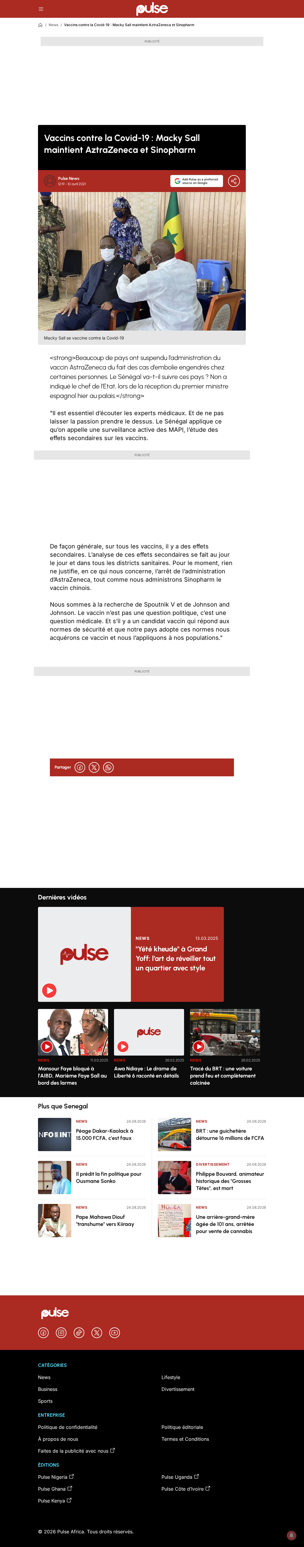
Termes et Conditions (185, 1439)
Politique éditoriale (182, 1427)
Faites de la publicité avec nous (73, 1451)
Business (47, 1389)
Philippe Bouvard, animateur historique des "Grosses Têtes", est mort (230, 1181)
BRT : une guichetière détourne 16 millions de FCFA (230, 1134)
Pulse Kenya (51, 1501)
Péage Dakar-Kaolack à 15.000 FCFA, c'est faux (104, 1134)
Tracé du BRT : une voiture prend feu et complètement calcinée (223, 1075)
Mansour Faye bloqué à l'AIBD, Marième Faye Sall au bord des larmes (72, 1075)
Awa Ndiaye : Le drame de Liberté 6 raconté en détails (146, 1072)
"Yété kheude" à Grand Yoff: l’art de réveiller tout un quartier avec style (176, 958)
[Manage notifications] (291, 1535)
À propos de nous (58, 1439)
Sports (45, 1401)
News (53, 25)
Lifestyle (171, 1377)
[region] (152, 1049)
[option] (73, 1050)
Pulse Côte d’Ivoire (183, 1489)
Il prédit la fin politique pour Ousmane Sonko (109, 1177)
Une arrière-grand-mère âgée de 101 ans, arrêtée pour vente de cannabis (225, 1224)
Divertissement (212, 1164)
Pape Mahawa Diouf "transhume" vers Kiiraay (105, 1220)
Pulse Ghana (52, 1489)
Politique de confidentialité (67, 1427)
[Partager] (234, 181)
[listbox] (152, 1049)
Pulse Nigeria (52, 1477)
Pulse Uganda (177, 1477)
